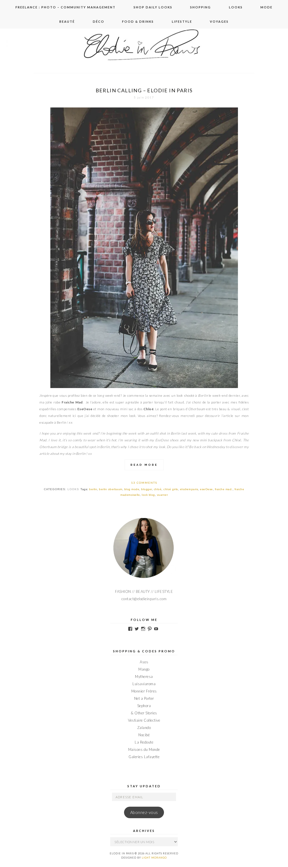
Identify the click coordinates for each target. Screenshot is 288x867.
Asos (144, 662)
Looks (236, 7)
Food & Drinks (138, 21)
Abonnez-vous (144, 812)
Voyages (219, 21)
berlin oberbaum (110, 489)
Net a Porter (144, 698)
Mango (144, 669)
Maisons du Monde (144, 749)
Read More (144, 464)
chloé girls (170, 489)
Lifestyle (182, 21)
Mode (266, 7)
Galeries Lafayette (144, 756)
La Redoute (144, 742)
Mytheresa (144, 676)
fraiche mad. (224, 489)
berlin (93, 489)
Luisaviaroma (144, 684)
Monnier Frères (144, 691)
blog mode (132, 489)
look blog (148, 494)
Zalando (144, 727)
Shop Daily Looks (153, 7)
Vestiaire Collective (144, 720)
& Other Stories (144, 713)
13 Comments (144, 482)
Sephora (144, 705)
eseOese (206, 489)
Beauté (67, 21)
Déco (98, 21)
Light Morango (154, 857)
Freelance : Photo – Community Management (65, 7)
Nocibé (144, 735)
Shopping (200, 7)
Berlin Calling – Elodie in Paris (144, 90)
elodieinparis (189, 489)
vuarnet (162, 494)
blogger (146, 489)
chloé (158, 489)
